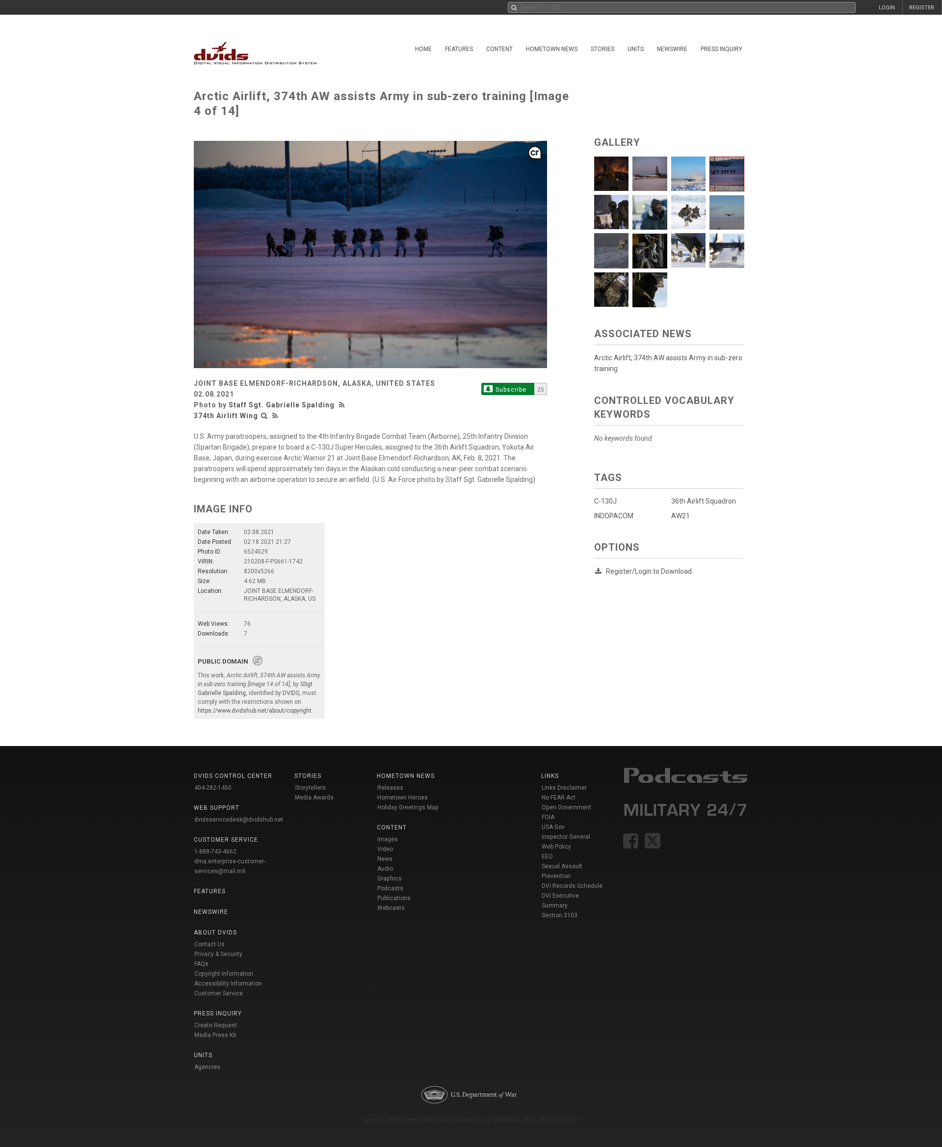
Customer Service (218, 993)
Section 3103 (559, 915)
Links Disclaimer (564, 787)
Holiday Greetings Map (408, 807)
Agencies (207, 1067)
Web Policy (556, 846)
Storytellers (310, 787)
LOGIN (887, 7)
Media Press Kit (215, 1035)
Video (385, 849)
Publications (394, 898)
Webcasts (391, 908)
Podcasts (390, 888)
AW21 (680, 516)
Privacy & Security (218, 954)
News (384, 858)
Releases (390, 787)
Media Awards (314, 797)
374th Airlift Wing (226, 416)
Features (459, 49)
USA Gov (553, 827)
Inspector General (566, 836)
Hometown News (551, 49)
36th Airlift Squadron (703, 501)
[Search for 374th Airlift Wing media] (264, 416)
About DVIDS (215, 932)
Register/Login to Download (649, 571)
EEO (547, 856)
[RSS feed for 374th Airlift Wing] (275, 416)
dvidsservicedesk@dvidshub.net (238, 819)
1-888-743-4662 (215, 851)
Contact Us (209, 944)
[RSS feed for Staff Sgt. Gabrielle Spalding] (343, 405)
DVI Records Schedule (572, 885)
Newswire (672, 49)
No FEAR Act (559, 797)
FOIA (548, 817)
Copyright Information (223, 973)
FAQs (201, 963)
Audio (385, 868)
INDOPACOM (613, 516)
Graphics (389, 878)
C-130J (605, 501)
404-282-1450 (213, 787)
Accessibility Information (228, 983)
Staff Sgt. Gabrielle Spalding (282, 405)
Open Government (566, 807)
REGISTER (921, 7)
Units (636, 49)
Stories (602, 49)
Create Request (215, 1025)
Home (423, 49)
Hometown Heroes (402, 797)
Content (499, 49)
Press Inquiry (721, 49)
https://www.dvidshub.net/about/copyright (255, 710)
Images (387, 839)
